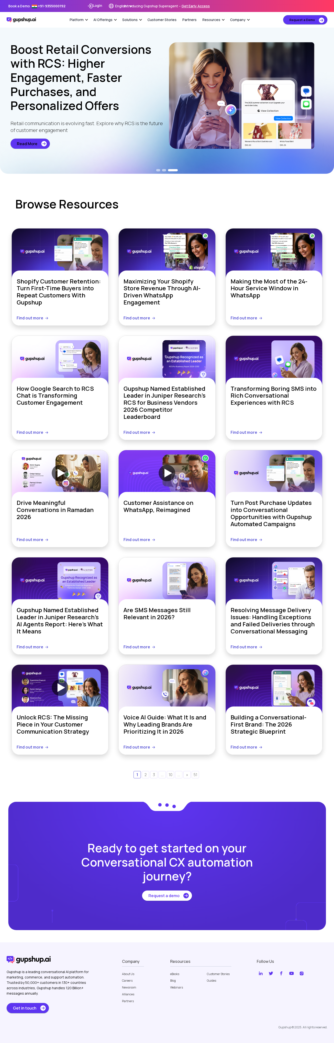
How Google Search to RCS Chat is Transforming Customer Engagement (55, 396)
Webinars (176, 987)
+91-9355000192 (51, 6)
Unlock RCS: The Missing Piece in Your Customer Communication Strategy (53, 724)
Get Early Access (195, 6)
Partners (189, 19)
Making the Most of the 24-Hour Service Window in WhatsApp (269, 288)
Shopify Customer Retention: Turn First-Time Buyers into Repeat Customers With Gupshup (59, 292)
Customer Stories (162, 19)
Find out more (30, 318)
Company (237, 19)
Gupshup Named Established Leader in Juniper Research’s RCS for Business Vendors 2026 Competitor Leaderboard (164, 402)
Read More (27, 143)
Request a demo (163, 895)
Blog (173, 981)
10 (170, 774)
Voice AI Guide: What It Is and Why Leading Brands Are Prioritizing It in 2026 (164, 724)
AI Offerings (102, 19)
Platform (77, 19)
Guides (211, 981)
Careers (127, 981)
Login (97, 5)
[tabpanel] (167, 95)
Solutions (130, 19)
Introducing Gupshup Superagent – (167, 6)
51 (195, 774)
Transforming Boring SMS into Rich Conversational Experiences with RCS (274, 396)
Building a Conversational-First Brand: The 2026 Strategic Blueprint (268, 724)
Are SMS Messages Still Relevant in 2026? (157, 614)
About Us (128, 974)
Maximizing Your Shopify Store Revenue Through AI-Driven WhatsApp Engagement (161, 292)
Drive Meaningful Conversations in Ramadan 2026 (55, 510)
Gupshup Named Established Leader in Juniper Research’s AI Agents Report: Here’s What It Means (60, 621)
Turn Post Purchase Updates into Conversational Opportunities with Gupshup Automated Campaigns (271, 513)
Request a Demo (302, 20)
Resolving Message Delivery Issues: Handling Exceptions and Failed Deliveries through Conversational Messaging (273, 621)
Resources (211, 19)
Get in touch (24, 1008)
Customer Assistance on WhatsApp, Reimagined (158, 506)
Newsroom (129, 987)
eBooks (174, 974)
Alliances (128, 994)
